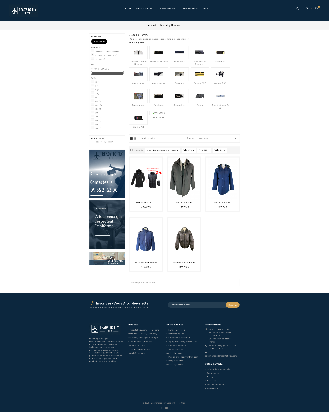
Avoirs (210, 377)
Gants (200, 105)
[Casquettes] (179, 96)
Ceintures (159, 105)
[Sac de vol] (138, 118)
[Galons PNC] (220, 74)
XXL (98, 101)
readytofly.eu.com (104, 142)
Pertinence (218, 138)
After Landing (190, 8)
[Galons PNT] (200, 74)
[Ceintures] (158, 96)
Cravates (179, 83)
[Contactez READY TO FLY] (107, 173)
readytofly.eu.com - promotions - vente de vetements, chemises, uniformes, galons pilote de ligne (144, 334)
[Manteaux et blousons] (200, 52)
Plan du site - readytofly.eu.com (183, 357)
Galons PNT (200, 83)
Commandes (213, 373)
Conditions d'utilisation (179, 338)
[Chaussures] (138, 74)
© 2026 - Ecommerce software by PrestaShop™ (165, 403)
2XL (98, 117)
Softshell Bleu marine (146, 262)
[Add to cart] (139, 196)
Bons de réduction (215, 385)
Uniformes (220, 61)
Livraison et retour (177, 330)
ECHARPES (158, 117)
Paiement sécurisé (177, 345)
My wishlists (212, 388)
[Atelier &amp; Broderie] (107, 258)
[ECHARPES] (158, 113)
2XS (98, 113)
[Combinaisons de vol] (220, 96)
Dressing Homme (145, 8)
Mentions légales (176, 334)
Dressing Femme (169, 8)
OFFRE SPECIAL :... (146, 202)
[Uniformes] (220, 52)
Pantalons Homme (158, 61)
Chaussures (138, 83)
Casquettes (179, 105)
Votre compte (214, 364)
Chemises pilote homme (107, 51)
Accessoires (138, 105)
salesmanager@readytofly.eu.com (221, 356)
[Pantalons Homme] (158, 52)
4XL (98, 124)
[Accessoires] (138, 96)
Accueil (128, 8)
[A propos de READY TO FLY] (107, 224)
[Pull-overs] (179, 52)
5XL (98, 128)
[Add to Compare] (148, 196)
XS (97, 82)
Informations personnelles (219, 369)
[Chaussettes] (158, 74)
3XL (98, 121)
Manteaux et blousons (106, 55)
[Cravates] (179, 74)
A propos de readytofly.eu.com (182, 341)
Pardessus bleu (222, 202)
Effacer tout (99, 41)
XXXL (99, 105)
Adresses (211, 381)
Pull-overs (101, 59)
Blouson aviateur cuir (184, 262)
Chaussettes (158, 83)
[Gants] (200, 96)
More (205, 8)
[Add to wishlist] (143, 196)
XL (97, 97)
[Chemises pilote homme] (138, 52)
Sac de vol (138, 127)
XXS (98, 109)
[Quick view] (153, 196)
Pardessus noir (184, 202)
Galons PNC (220, 83)
